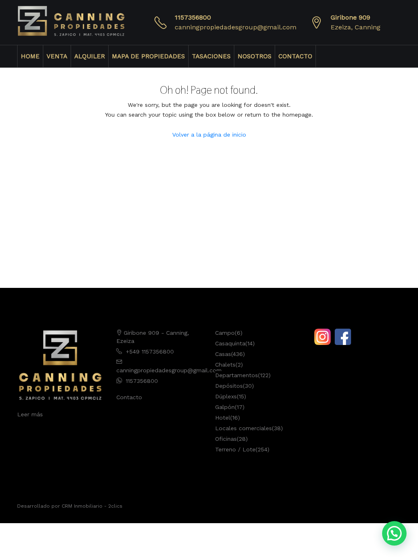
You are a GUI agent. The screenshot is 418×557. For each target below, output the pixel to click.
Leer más (30, 414)
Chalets (225, 364)
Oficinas (226, 438)
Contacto (129, 397)
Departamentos (236, 375)
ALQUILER (89, 56)
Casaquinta (230, 343)
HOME (30, 56)
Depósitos (229, 385)
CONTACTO (295, 56)
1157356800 (193, 17)
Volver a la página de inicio (209, 134)
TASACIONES (211, 56)
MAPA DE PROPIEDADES (148, 56)
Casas (223, 354)
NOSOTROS (254, 56)
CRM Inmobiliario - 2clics (92, 506)
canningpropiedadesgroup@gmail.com (235, 27)
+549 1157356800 (150, 351)
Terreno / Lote (235, 449)
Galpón (225, 407)
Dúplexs (226, 396)
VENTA (57, 56)
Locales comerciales (243, 428)
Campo (225, 332)
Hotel (222, 417)
